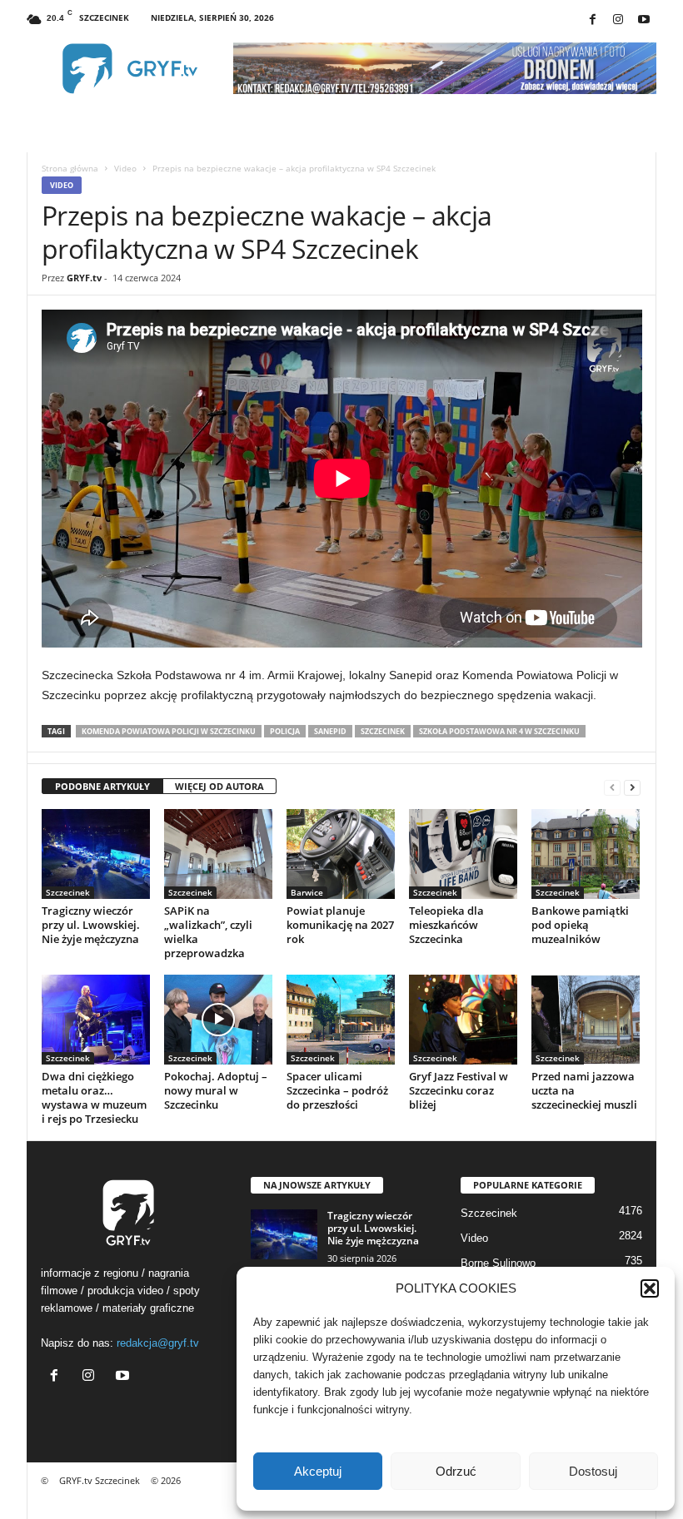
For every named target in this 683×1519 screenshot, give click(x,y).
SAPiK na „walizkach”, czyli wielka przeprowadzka (208, 932)
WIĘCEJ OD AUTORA (219, 786)
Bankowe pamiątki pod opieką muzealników (580, 924)
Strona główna (70, 168)
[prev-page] (612, 787)
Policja (285, 731)
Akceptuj (318, 1471)
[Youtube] (644, 20)
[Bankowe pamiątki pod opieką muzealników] (585, 854)
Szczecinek (383, 731)
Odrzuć (456, 1471)
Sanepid (330, 731)
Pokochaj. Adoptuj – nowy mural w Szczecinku (215, 1090)
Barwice (307, 892)
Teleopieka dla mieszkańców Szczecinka (446, 924)
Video (125, 168)
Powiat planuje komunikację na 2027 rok (340, 924)
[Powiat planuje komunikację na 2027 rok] (341, 854)
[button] (649, 1288)
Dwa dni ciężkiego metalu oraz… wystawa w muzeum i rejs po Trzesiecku (94, 1097)
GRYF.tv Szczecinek (99, 1480)
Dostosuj (593, 1471)
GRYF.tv (84, 277)
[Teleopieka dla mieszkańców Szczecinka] (463, 854)
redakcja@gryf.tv (158, 1343)
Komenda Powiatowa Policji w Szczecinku (169, 731)
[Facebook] (592, 20)
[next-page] (632, 787)
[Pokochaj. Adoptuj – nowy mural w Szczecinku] (218, 1020)
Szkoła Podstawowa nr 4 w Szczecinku (499, 731)
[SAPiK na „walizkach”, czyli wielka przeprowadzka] (218, 854)
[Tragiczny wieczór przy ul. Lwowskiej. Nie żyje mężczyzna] (96, 854)
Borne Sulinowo (498, 1263)
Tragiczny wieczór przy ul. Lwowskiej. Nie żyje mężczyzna (91, 924)
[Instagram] (618, 20)
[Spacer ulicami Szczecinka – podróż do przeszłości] (341, 1020)
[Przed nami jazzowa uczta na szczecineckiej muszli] (585, 1020)
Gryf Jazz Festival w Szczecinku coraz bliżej (458, 1090)
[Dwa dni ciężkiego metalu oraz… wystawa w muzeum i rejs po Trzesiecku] (96, 1020)
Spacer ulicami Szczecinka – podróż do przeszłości (337, 1090)
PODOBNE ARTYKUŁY (102, 786)
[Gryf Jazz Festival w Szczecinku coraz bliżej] (463, 1020)
